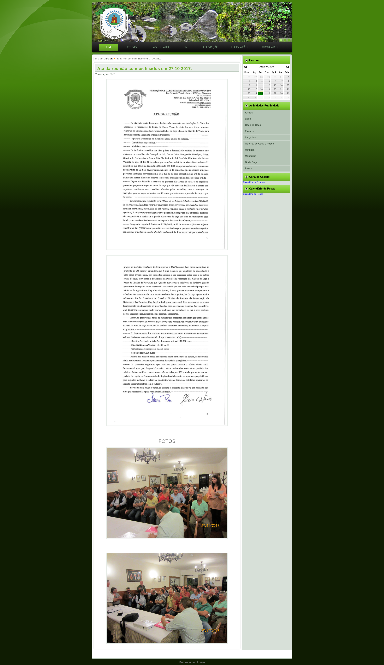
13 (275, 85)
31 (255, 97)
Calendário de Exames (254, 182)
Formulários (269, 47)
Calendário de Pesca (253, 194)
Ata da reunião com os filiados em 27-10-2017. (144, 68)
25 (261, 93)
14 (281, 85)
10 (255, 85)
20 (275, 89)
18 (261, 89)
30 (249, 97)
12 (268, 85)
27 (275, 93)
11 (261, 85)
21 (281, 89)
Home (109, 47)
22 (288, 89)
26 (268, 93)
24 (255, 93)
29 (288, 93)
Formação (210, 47)
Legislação (239, 47)
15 (288, 85)
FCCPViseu (132, 47)
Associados (162, 47)
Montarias (250, 156)
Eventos (249, 131)
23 (249, 93)
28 (281, 93)
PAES (186, 47)
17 (255, 89)
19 (268, 89)
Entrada (109, 58)
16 (249, 89)
